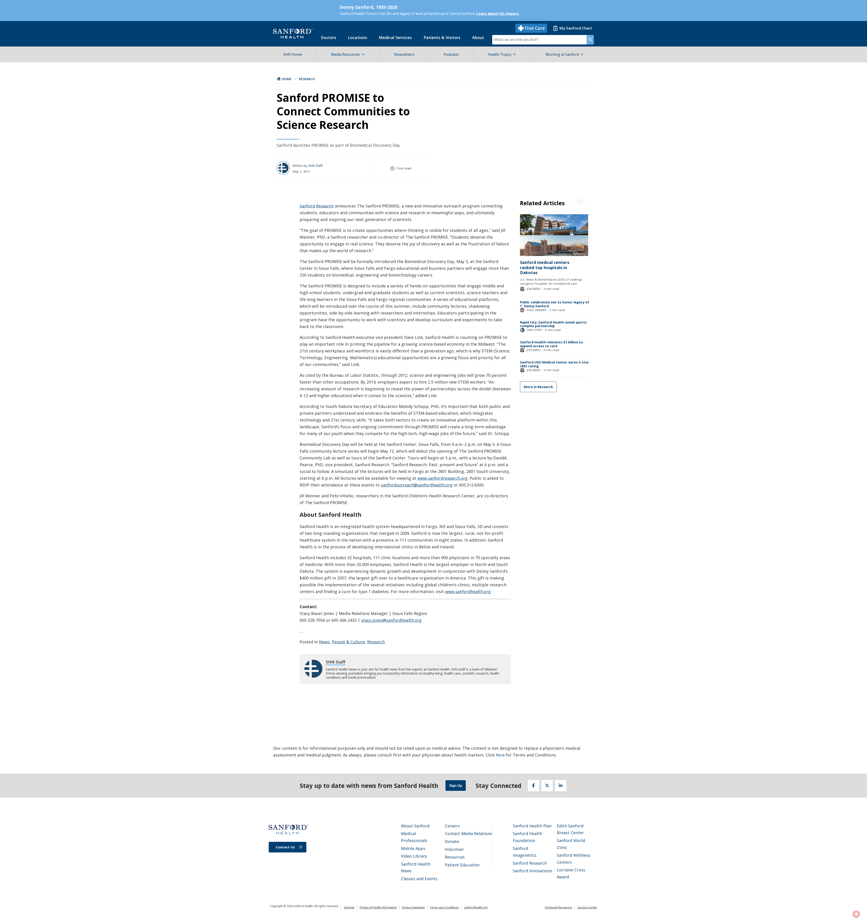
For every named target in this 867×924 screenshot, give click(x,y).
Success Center (587, 907)
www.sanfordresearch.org (442, 478)
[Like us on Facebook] (533, 785)
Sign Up (455, 785)
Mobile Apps (413, 848)
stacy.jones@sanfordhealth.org (391, 620)
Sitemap (349, 907)
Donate (452, 841)
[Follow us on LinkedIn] (560, 785)
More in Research (538, 386)
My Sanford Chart (575, 28)
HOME (286, 79)
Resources (455, 857)
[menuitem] (328, 37)
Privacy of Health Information (378, 907)
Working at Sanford (562, 54)
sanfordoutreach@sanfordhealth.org (416, 485)
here (500, 755)
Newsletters (404, 54)
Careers (452, 826)
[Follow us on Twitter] (547, 785)
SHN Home (292, 54)
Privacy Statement (413, 907)
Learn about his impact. (498, 13)
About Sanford (415, 826)
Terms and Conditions (444, 907)
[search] (590, 39)
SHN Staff (315, 165)
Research (307, 79)
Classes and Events (419, 878)
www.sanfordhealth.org (468, 591)
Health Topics (499, 54)
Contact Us (285, 847)
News (324, 642)
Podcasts (451, 54)
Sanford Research (317, 206)
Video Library (414, 856)
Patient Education (462, 865)
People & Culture (348, 642)
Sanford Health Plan (532, 826)
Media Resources (345, 54)
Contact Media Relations (468, 833)
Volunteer (454, 849)
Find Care (535, 28)
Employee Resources (558, 907)
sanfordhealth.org (476, 907)
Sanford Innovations (532, 870)
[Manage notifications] (856, 914)
